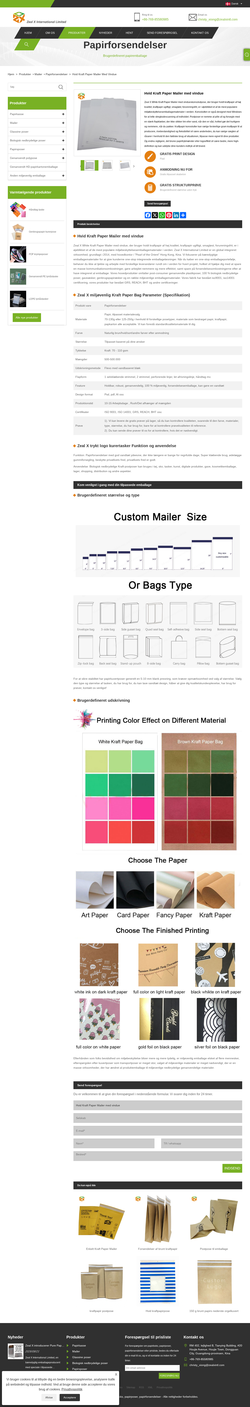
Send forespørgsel (162, 32)
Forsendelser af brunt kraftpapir (157, 1248)
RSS (141, 1387)
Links (119, 1387)
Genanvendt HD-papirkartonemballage (34, 166)
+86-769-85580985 (155, 19)
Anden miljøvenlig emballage (28, 175)
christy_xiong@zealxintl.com (218, 19)
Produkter (76, 32)
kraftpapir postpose (101, 1310)
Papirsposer (17, 149)
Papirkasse (17, 114)
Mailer (38, 74)
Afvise (49, 1397)
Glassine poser (19, 131)
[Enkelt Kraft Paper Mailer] (101, 1218)
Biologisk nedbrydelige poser (28, 140)
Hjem (28, 32)
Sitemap (130, 1387)
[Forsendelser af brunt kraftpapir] (158, 1218)
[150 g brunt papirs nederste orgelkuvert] (214, 1280)
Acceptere (69, 1397)
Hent (129, 32)
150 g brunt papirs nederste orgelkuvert (213, 1310)
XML (150, 1387)
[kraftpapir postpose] (101, 1280)
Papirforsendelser (57, 74)
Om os (50, 32)
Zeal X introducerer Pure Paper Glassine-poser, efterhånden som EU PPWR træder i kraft (44, 1345)
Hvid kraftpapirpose (158, 1310)
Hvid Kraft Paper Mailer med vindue (94, 74)
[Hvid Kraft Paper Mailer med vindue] (89, 165)
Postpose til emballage (214, 1248)
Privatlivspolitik (72, 1389)
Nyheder (105, 32)
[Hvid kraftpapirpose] (158, 1280)
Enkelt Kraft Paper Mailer (101, 1248)
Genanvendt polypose (23, 158)
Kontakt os (200, 32)
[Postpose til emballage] (214, 1218)
